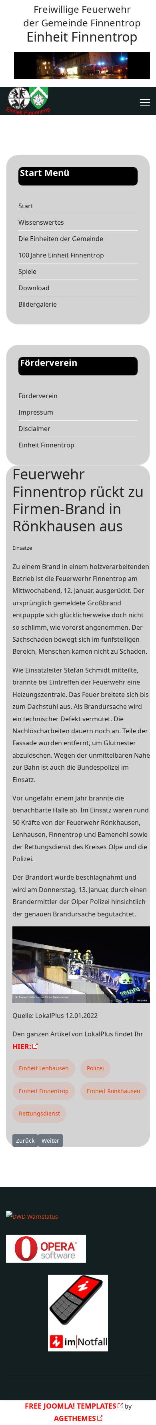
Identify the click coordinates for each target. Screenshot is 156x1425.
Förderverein (38, 395)
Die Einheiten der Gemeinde (60, 238)
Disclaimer (34, 428)
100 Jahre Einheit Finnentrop (61, 255)
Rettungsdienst (39, 1113)
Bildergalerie (37, 304)
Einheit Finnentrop (46, 445)
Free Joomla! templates (70, 1406)
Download (34, 287)
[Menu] (145, 102)
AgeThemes (75, 1418)
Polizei (95, 1068)
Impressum (35, 412)
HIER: (21, 1046)
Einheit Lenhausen (44, 1068)
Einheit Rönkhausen (113, 1091)
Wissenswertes (41, 222)
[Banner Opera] (78, 1249)
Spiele (27, 271)
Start (25, 206)
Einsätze (22, 547)
